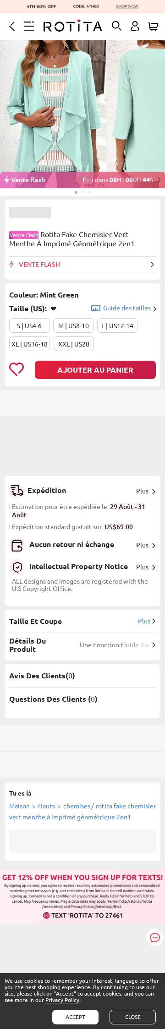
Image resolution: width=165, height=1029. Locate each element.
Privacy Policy (62, 1000)
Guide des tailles (127, 308)
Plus (142, 491)
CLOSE (133, 1017)
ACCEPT (75, 1017)
